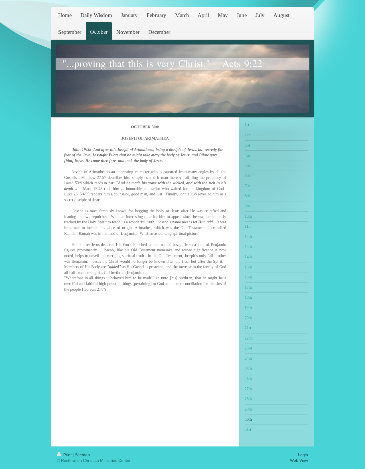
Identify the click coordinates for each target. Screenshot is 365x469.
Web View (299, 460)
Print (67, 454)
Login (303, 454)
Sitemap (82, 454)
